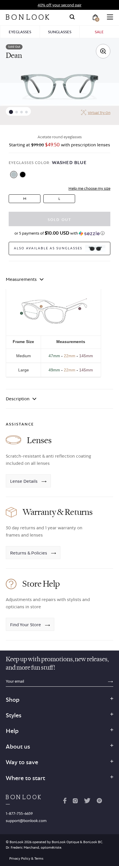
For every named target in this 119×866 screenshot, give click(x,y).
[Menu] (110, 17)
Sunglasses (59, 32)
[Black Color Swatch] (22, 174)
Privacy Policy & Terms (26, 858)
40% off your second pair (59, 5)
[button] (11, 112)
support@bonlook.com (26, 820)
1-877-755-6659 (19, 813)
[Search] (72, 17)
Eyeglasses (20, 32)
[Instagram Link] (75, 801)
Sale (99, 32)
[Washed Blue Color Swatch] (13, 174)
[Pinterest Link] (99, 801)
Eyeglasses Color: (48, 162)
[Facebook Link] (64, 802)
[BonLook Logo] (27, 17)
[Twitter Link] (87, 801)
